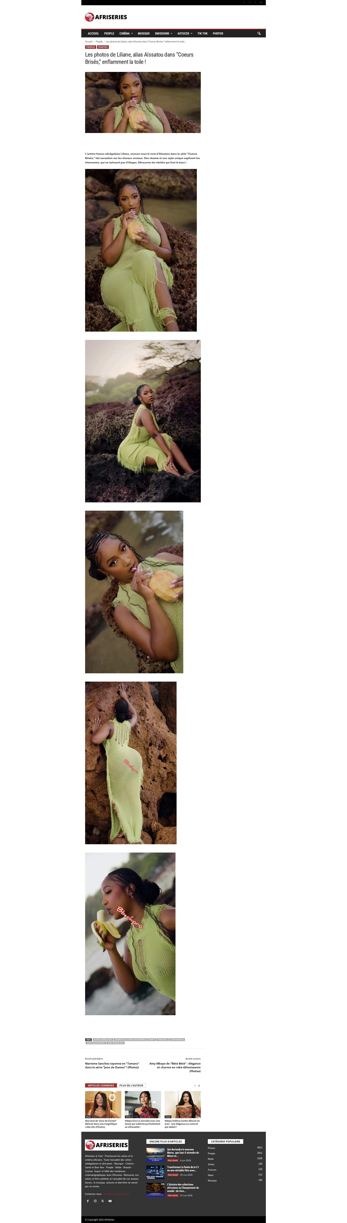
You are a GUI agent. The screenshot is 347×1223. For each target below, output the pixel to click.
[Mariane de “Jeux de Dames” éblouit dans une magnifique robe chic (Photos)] (103, 1104)
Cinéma (124, 33)
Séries (211, 1164)
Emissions (162, 33)
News (211, 1175)
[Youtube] (261, 2)
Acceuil (93, 33)
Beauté (152, 1040)
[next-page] (199, 1086)
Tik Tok (202, 33)
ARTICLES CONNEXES (101, 1085)
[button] (259, 34)
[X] (255, 2)
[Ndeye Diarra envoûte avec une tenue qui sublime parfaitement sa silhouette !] (143, 1104)
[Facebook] (244, 2)
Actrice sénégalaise (103, 1040)
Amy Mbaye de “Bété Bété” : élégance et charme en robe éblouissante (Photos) (175, 1067)
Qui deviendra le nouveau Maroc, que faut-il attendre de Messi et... (183, 1153)
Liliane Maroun (177, 1040)
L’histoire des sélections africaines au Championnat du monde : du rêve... (183, 1188)
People (109, 33)
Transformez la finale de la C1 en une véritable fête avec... (183, 1169)
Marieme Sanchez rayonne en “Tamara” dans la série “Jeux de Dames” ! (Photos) (112, 1065)
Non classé (173, 1160)
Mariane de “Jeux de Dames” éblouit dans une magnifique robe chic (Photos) (101, 1123)
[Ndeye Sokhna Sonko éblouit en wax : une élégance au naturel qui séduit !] (183, 1104)
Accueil (88, 41)
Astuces (183, 33)
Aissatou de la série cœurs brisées (130, 1040)
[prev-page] (195, 1086)
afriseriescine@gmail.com (116, 1194)
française (162, 1040)
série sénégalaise (115, 1043)
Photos (218, 33)
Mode (88, 1116)
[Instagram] (250, 2)
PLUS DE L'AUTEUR (131, 1085)
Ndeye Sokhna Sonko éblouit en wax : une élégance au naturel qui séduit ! (182, 1123)
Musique (144, 33)
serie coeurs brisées (96, 1043)
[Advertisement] (143, 142)
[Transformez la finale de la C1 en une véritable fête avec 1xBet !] (155, 1172)
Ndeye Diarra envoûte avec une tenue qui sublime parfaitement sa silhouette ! (142, 1123)
